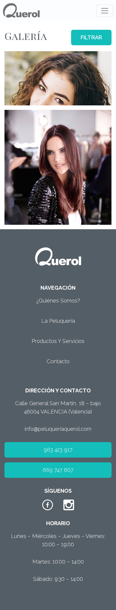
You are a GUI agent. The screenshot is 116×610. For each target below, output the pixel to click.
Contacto (58, 361)
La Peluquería (58, 321)
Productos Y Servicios (58, 341)
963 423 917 (58, 450)
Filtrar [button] (91, 37)
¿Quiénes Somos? (58, 300)
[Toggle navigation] (104, 11)
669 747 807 (58, 470)
